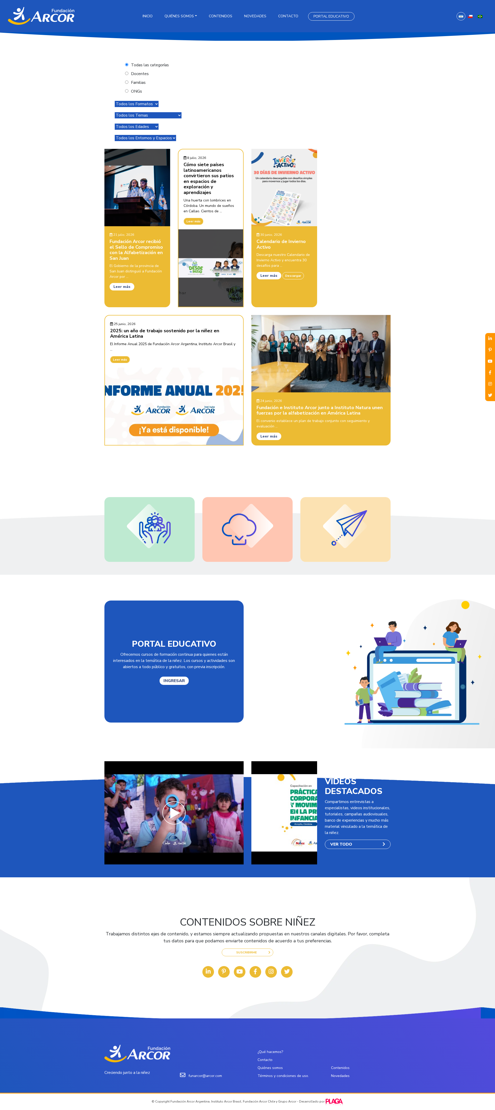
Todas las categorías (150, 65)
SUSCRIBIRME (246, 952)
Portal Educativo (331, 16)
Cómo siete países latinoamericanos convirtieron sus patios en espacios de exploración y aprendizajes (209, 178)
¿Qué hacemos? (270, 1051)
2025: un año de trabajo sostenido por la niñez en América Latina (164, 333)
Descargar (293, 276)
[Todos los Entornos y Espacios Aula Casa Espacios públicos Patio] (145, 138)
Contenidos (220, 16)
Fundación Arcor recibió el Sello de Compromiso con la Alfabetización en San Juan (136, 249)
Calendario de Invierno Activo (281, 244)
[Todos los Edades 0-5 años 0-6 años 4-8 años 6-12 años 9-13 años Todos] (137, 127)
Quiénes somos (179, 16)
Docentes (140, 74)
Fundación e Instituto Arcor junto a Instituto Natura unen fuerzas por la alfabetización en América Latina (320, 410)
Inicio (148, 16)
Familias (138, 82)
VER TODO (341, 844)
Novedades (255, 16)
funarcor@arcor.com (205, 1075)
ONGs (136, 91)
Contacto (288, 16)
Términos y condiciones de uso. (283, 1075)
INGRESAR (174, 681)
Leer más (121, 286)
